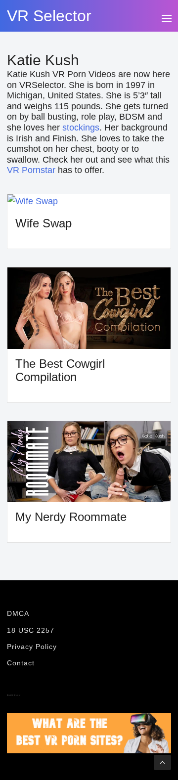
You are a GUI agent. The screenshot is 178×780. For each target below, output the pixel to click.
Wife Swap (43, 223)
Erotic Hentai (14, 695)
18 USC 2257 (30, 630)
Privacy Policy (32, 646)
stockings (80, 127)
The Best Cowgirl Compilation (60, 370)
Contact (21, 663)
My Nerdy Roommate (71, 516)
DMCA (18, 613)
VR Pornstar (31, 170)
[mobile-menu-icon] (166, 17)
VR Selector (49, 16)
